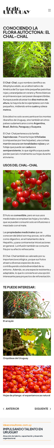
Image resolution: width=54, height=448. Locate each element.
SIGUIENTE (41, 408)
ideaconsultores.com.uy (17, 424)
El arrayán (8, 320)
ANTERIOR (12, 408)
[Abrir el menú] (49, 10)
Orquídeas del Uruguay (15, 358)
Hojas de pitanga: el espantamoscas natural (26, 395)
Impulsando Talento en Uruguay (23, 430)
